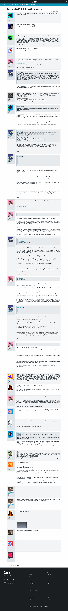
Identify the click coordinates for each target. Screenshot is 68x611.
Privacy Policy (45, 606)
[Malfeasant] (11, 464)
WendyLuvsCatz (10, 98)
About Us (49, 579)
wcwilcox (9, 558)
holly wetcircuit (20, 433)
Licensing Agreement (32, 606)
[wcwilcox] (11, 555)
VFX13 (9, 536)
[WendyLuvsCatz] (11, 95)
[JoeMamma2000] (11, 61)
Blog (48, 576)
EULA (49, 606)
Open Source (31, 588)
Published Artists (50, 602)
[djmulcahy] (11, 453)
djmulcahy (9, 456)
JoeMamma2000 (10, 64)
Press (48, 581)
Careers (49, 583)
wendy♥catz (19, 131)
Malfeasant (10, 467)
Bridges (49, 585)
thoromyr (9, 426)
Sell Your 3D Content (32, 581)
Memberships (50, 574)
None (9, 415)
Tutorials (30, 576)
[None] (11, 412)
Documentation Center (33, 585)
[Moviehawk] (11, 15)
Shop (48, 597)
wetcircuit (9, 391)
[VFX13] (11, 533)
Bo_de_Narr (10, 30)
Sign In (8, 565)
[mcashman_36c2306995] (11, 489)
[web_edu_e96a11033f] (11, 376)
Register (12, 565)
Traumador (10, 41)
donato (9, 547)
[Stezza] (11, 50)
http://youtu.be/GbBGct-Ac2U (21, 206)
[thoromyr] (11, 423)
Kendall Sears (10, 76)
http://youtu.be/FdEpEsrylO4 (21, 63)
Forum (30, 602)
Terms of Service (40, 606)
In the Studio (31, 597)
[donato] (11, 544)
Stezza (9, 53)
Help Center (31, 579)
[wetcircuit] (11, 388)
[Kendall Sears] (11, 73)
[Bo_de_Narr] (11, 27)
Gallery (30, 599)
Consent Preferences (33, 590)
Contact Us (31, 574)
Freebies (49, 599)
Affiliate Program (32, 583)
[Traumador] (11, 38)
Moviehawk (10, 18)
